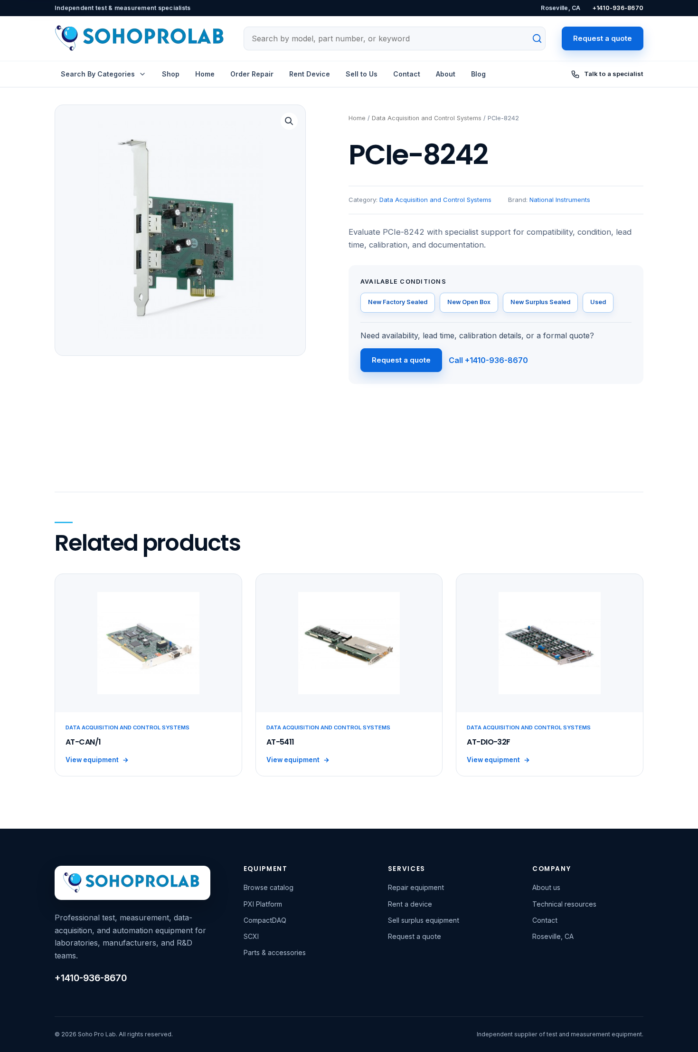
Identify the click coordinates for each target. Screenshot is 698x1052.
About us (546, 887)
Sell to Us (361, 74)
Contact (406, 74)
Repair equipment (416, 887)
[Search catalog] (532, 38)
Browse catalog (268, 887)
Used (598, 302)
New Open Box (468, 302)
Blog (478, 74)
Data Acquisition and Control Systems (426, 118)
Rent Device (309, 74)
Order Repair (252, 74)
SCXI (251, 936)
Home (205, 74)
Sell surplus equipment (423, 920)
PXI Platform (263, 904)
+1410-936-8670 (618, 7)
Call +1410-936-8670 (488, 360)
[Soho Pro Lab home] (141, 38)
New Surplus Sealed (540, 302)
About (445, 74)
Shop (170, 74)
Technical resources (564, 904)
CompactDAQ (265, 920)
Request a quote (602, 38)
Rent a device (410, 904)
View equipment (97, 760)
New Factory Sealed (397, 302)
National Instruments (559, 199)
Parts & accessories (275, 952)
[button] (289, 121)
